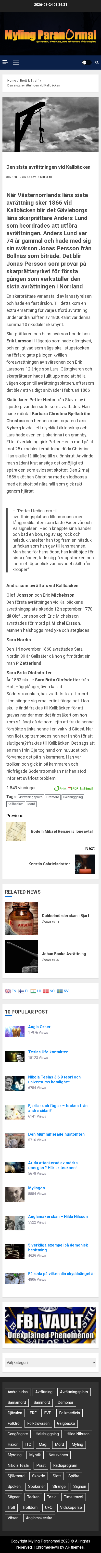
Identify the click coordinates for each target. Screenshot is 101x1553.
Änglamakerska (39, 1518)
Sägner (14, 1497)
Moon (13, 177)
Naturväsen (58, 1455)
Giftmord (52, 797)
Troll (11, 1507)
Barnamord (17, 1402)
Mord (31, 804)
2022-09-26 (29, 177)
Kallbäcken (16, 804)
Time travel (73, 1497)
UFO (48, 1507)
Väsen (13, 1518)
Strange (59, 1486)
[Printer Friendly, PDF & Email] (74, 788)
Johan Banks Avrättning (64, 953)
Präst (41, 1465)
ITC (28, 1444)
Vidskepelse (71, 1507)
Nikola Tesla (18, 1465)
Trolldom (30, 1507)
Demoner (65, 1402)
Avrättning (43, 1392)
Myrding (15, 1455)
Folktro (14, 1423)
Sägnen (79, 1486)
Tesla (51, 1497)
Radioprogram (65, 1465)
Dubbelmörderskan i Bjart (65, 915)
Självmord (16, 1476)
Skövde (38, 1476)
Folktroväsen (38, 1423)
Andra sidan (18, 1392)
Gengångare (18, 1434)
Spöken (14, 1486)
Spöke (73, 1476)
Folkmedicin (69, 1413)
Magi (43, 1444)
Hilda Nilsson (77, 1434)
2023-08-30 (52, 960)
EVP (47, 1413)
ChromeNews (47, 1547)
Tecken (33, 1497)
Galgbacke (66, 1423)
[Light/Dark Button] (87, 62)
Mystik (35, 1455)
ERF (33, 1413)
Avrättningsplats (30, 797)
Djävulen (15, 1413)
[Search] (97, 62)
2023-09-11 (52, 921)
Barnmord (42, 1402)
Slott (57, 1476)
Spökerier (36, 1486)
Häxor (13, 1444)
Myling (77, 1444)
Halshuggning (73, 797)
